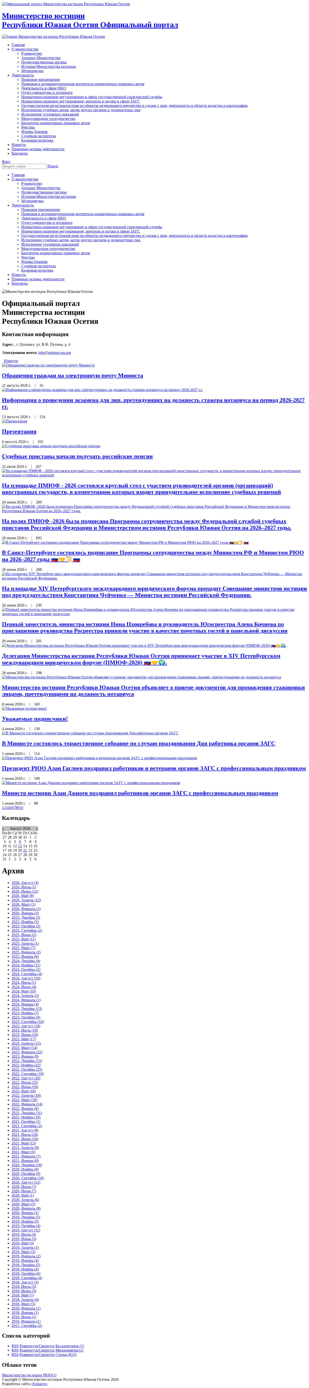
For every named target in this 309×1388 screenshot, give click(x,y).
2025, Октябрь (26, 926)
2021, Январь (25, 1161)
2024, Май (24, 991)
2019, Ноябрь (25, 1221)
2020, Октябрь (26, 1174)
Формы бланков (34, 262)
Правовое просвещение (40, 209)
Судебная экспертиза (38, 266)
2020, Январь (25, 1213)
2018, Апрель (25, 1300)
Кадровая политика (37, 270)
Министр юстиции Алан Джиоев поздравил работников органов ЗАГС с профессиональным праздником (140, 793)
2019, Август (26, 1230)
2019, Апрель (25, 1247)
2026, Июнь (25, 891)
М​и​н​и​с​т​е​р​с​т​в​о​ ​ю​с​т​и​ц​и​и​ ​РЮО (29, 1375)
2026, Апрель (26, 900)
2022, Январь (25, 1108)
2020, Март (23, 1204)
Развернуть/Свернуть (37, 1346)
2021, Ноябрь (26, 1117)
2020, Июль (24, 1187)
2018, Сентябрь (27, 1278)
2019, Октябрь (26, 1226)
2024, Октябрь (26, 969)
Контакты (20, 283)
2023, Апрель (26, 1043)
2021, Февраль (26, 1156)
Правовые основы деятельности (38, 279)
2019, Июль (24, 1234)
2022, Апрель (26, 1095)
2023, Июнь (25, 1035)
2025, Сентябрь (27, 930)
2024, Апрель (25, 996)
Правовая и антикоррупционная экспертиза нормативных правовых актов (82, 214)
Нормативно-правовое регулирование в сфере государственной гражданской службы (91, 227)
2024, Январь (25, 1004)
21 (25, 850)
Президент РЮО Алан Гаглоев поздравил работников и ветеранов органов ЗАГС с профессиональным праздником (154, 768)
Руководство (31, 183)
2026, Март (23, 904)
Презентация (19, 431)
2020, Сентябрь (28, 1178)
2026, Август (25, 883)
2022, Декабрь (27, 1061)
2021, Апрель (25, 1148)
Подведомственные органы (44, 192)
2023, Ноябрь (25, 1013)
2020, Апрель (25, 1200)
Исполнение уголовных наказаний (50, 244)
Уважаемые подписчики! (35, 719)
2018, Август (25, 1282)
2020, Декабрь (27, 1165)
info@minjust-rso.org (54, 353)
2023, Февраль (27, 1052)
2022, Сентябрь (28, 1074)
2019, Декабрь (26, 1217)
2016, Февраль (26, 1321)
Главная (18, 175)
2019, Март (23, 1252)
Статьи (66, 1355)
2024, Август (26, 978)
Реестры (28, 257)
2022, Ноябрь (26, 1065)
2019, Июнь (24, 1239)
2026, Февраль (26, 909)
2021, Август (25, 1130)
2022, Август (26, 1078)
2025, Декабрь (26, 917)
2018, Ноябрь (25, 1269)
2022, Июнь (25, 1087)
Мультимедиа (32, 201)
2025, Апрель (25, 943)
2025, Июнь (24, 935)
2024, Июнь (24, 987)
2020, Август (26, 1182)
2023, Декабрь (27, 1009)
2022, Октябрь (27, 1069)
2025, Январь (25, 956)
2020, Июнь (24, 1191)
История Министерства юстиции (48, 196)
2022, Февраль (27, 1104)
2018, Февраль (26, 1308)
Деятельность (23, 205)
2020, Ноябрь (25, 1169)
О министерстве (25, 179)
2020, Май (23, 1195)
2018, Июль (24, 1286)
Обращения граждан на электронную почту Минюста (72, 375)
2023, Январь (25, 1056)
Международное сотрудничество (48, 249)
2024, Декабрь (26, 961)
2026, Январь (25, 913)
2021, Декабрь (27, 1113)
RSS (15, 1346)
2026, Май (23, 896)
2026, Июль (24, 887)
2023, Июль (25, 1030)
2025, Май (23, 939)
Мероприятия (69, 1350)
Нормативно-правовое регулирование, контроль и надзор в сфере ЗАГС (80, 231)
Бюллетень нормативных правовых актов (55, 253)
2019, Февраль (26, 1256)
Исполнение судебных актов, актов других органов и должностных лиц (80, 240)
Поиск (53, 166)
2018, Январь (25, 1313)
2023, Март (24, 1048)
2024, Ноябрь (26, 965)
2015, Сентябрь (27, 1326)
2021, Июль (25, 1134)
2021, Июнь (25, 1139)
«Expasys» (39, 1384)
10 (21, 808)
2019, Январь (25, 1260)
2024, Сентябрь (27, 974)
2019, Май (23, 1243)
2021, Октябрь (26, 1121)
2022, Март (24, 1100)
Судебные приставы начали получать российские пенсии (77, 456)
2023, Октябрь (26, 1017)
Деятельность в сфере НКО (43, 218)
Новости (19, 275)
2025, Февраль (26, 952)
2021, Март (23, 1152)
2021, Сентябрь (27, 1126)
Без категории (70, 1346)
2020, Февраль (26, 1208)
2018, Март (23, 1304)
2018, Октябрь (26, 1273)
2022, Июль (25, 1082)
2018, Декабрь (26, 1265)
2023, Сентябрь (28, 1022)
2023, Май (24, 1039)
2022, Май (24, 1091)
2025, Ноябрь (25, 922)
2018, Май (23, 1295)
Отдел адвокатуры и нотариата (46, 223)
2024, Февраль (26, 1000)
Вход (6, 161)
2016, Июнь (24, 1317)
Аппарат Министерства (40, 188)
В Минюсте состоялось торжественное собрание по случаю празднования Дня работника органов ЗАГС (138, 743)
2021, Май (24, 1143)
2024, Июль (24, 983)
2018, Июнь (24, 1291)
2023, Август (26, 1026)
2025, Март (23, 948)
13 (20, 846)
